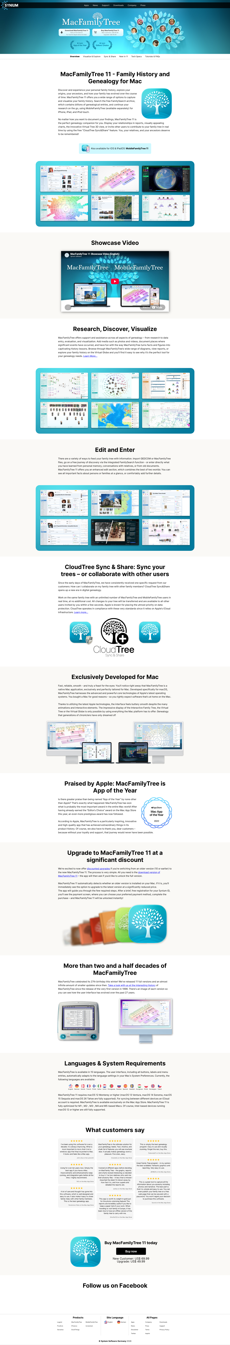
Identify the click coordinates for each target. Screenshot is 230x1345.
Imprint (147, 1333)
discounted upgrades (98, 868)
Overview (75, 56)
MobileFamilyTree (92, 1322)
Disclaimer (134, 1330)
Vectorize (60, 1330)
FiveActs (60, 1326)
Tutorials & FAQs (152, 56)
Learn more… (81, 612)
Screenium (89, 1326)
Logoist (59, 1322)
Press (143, 5)
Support (105, 5)
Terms (147, 1330)
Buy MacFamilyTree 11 (110, 32)
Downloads (118, 5)
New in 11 (123, 56)
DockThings (75, 1330)
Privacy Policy (164, 1330)
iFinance (74, 1326)
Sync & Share (110, 56)
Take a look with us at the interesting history (131, 985)
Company (132, 5)
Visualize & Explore (91, 56)
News (95, 5)
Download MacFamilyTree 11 (76, 32)
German (123, 1322)
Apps (86, 5)
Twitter (133, 1333)
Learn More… (90, 356)
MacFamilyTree (76, 1322)
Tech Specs (136, 56)
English (110, 1322)
